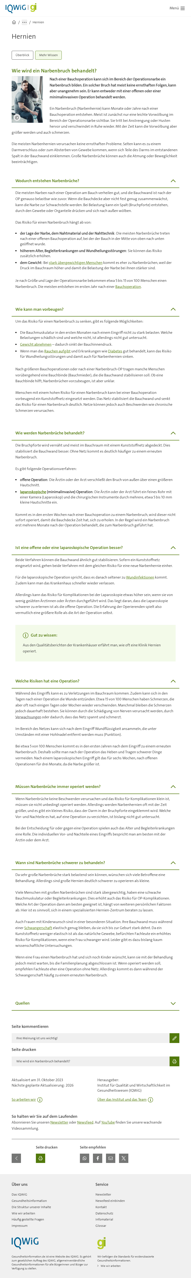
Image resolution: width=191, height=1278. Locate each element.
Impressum (19, 1225)
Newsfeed (85, 1122)
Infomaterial (104, 1219)
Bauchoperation (128, 286)
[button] (84, 1158)
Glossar (101, 1225)
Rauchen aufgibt (57, 351)
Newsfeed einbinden (110, 1201)
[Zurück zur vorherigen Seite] (16, 1158)
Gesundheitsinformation (29, 1201)
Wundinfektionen (140, 577)
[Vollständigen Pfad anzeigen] (24, 22)
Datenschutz (104, 1213)
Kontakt (101, 1207)
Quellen (22, 1003)
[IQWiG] (25, 1243)
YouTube (108, 1122)
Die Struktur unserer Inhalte (31, 1207)
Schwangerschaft (38, 927)
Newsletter (59, 1122)
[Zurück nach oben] (174, 1177)
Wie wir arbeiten (23, 1213)
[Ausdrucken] (40, 1158)
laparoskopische (33, 491)
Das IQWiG (19, 1194)
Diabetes (115, 351)
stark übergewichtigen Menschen (75, 262)
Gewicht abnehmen (35, 344)
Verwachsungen (28, 717)
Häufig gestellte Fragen (28, 1219)
